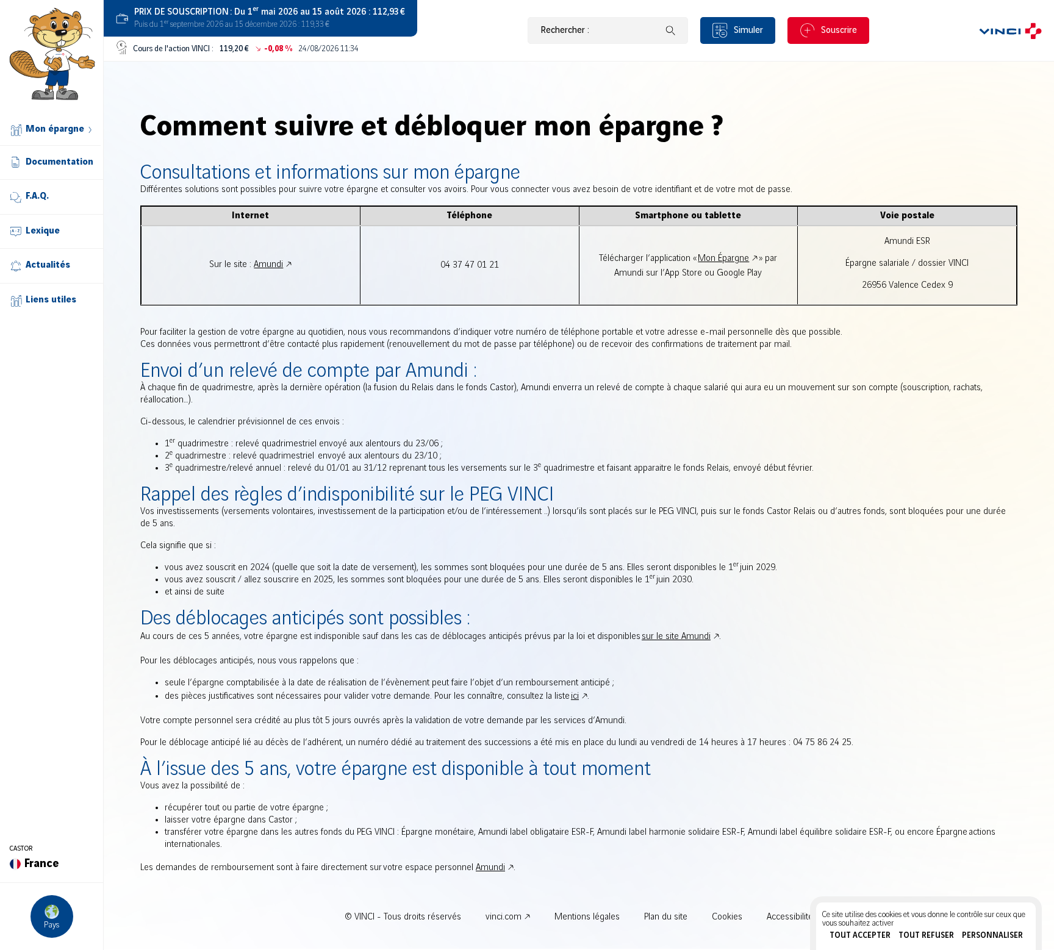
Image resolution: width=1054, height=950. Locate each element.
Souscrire (839, 30)
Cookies (727, 917)
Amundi (268, 265)
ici (575, 696)
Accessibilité (790, 917)
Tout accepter (860, 935)
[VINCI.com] (1010, 30)
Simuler (748, 30)
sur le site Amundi (676, 636)
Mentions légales (587, 917)
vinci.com (504, 917)
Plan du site (665, 917)
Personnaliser (992, 935)
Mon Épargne (723, 258)
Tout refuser (926, 935)
